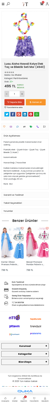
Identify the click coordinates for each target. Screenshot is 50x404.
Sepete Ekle (16, 102)
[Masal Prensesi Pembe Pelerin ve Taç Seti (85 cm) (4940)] (37, 242)
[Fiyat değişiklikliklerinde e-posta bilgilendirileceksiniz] (31, 126)
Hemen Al (37, 102)
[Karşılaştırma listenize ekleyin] (25, 126)
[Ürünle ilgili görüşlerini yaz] (18, 126)
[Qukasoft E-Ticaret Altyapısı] (25, 392)
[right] (47, 249)
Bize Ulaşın (25, 361)
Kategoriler (25, 354)
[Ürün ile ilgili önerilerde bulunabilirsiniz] (45, 126)
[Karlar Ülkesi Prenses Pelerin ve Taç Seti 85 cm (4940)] (12, 242)
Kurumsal (25, 346)
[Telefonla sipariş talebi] (38, 126)
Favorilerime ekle (15, 107)
